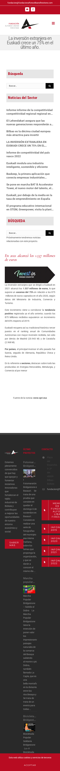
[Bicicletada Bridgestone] (29, 727)
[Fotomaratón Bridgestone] (29, 473)
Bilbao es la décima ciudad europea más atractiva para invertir (28, 133)
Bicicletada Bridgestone (30, 718)
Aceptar (30, 765)
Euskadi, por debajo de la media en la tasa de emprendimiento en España (29, 197)
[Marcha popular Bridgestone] (29, 589)
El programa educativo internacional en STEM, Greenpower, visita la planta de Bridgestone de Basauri (29, 207)
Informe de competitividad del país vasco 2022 (28, 154)
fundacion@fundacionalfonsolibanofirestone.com (30, 3)
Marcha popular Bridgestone (30, 580)
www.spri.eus (40, 398)
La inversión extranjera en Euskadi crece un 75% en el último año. (26, 143)
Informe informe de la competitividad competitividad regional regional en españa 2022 (29, 112)
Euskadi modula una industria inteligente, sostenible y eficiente (27, 165)
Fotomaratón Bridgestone (30, 464)
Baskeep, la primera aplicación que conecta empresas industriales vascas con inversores (28, 175)
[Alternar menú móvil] (53, 23)
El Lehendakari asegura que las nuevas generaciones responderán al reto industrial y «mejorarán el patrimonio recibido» (29, 122)
